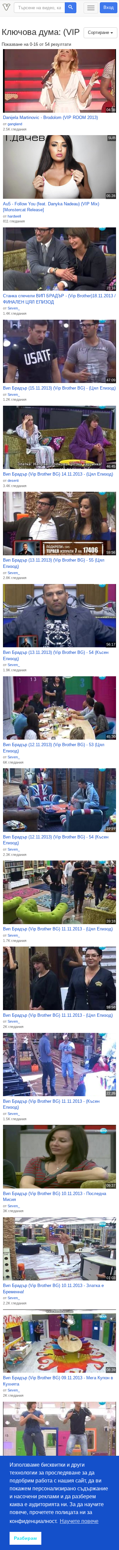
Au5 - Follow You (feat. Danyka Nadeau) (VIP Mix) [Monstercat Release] (51, 207)
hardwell (14, 216)
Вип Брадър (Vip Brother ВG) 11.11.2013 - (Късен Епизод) (51, 1104)
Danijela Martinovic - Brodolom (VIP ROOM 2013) (50, 117)
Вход (108, 7)
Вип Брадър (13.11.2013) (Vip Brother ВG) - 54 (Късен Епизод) (55, 655)
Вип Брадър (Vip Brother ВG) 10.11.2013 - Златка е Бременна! (53, 1288)
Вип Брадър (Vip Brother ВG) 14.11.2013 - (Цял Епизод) (58, 474)
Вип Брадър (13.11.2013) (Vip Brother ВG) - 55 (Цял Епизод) (53, 563)
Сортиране (99, 32)
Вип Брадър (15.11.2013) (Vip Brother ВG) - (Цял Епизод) (59, 388)
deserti (13, 481)
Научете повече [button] (79, 1521)
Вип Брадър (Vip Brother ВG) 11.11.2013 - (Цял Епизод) (58, 928)
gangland (15, 124)
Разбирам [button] (25, 1538)
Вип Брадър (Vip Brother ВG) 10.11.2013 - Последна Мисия (54, 1196)
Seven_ (14, 308)
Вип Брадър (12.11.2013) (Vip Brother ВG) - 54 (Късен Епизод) (55, 840)
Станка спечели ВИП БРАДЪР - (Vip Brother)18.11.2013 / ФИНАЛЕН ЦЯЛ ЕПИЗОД (59, 299)
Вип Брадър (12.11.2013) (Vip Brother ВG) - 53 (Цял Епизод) (53, 747)
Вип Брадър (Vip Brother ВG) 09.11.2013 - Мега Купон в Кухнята (58, 1381)
